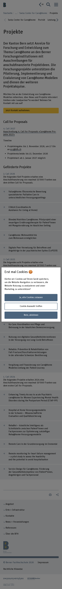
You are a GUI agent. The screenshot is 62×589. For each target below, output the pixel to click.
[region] (31, 294)
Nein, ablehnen (31, 315)
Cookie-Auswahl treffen (31, 306)
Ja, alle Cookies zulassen (31, 297)
